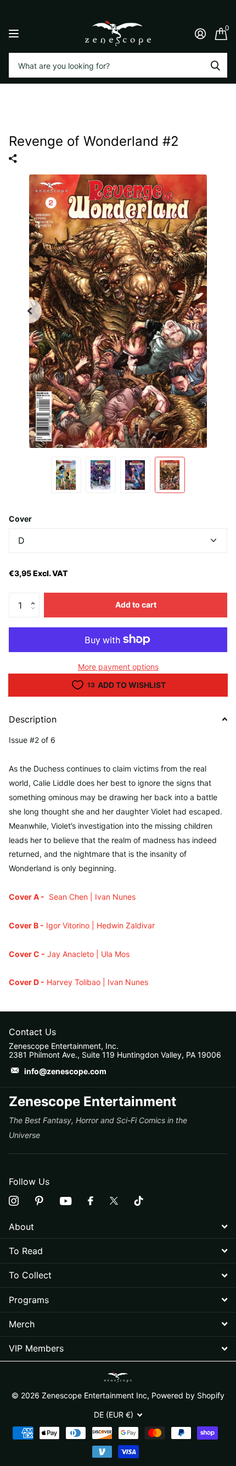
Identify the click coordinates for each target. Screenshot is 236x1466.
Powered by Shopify (187, 1395)
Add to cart (135, 604)
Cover (20, 518)
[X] (114, 1201)
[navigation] (30, 311)
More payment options (118, 666)
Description (33, 719)
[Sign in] (200, 33)
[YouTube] (65, 1201)
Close (118, 1226)
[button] (35, 596)
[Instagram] (14, 1201)
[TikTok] (138, 1201)
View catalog (15, 33)
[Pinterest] (39, 1201)
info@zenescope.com (65, 1071)
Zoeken (215, 65)
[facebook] (90, 1200)
